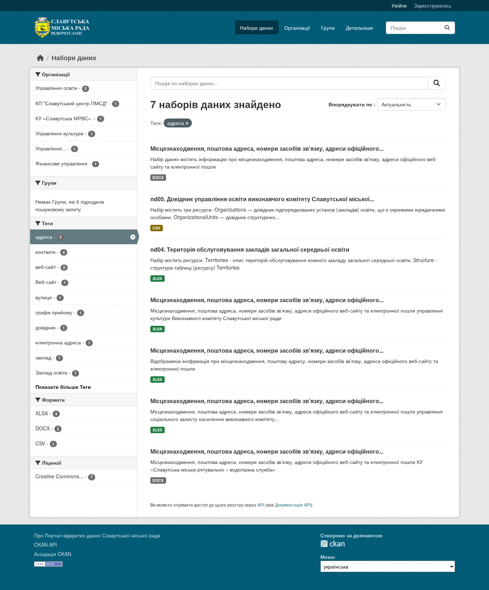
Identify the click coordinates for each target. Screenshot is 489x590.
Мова (327, 556)
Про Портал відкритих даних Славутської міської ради (97, 535)
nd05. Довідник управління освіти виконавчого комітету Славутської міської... (262, 199)
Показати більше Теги (63, 386)
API (260, 505)
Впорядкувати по (351, 104)
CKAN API (45, 544)
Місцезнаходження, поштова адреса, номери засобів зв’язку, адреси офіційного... (266, 148)
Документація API (293, 505)
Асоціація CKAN (52, 553)
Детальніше (359, 27)
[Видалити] (186, 123)
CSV (156, 228)
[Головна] (40, 57)
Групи (328, 27)
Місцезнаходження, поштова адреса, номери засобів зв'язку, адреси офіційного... (266, 350)
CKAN (332, 543)
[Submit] (447, 27)
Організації (297, 27)
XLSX (157, 278)
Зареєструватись (432, 5)
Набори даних (256, 27)
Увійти (399, 5)
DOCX (158, 177)
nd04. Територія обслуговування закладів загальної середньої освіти (249, 249)
